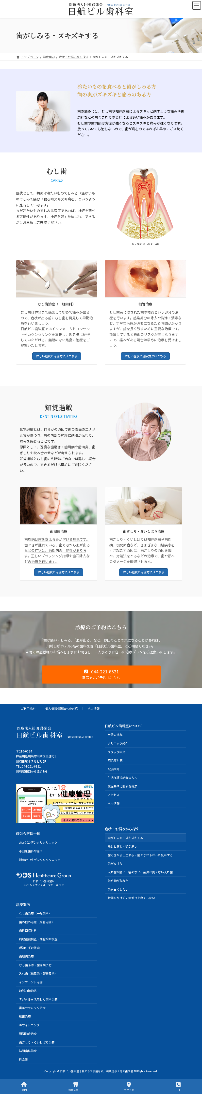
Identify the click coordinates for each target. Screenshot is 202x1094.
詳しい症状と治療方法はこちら (56, 356)
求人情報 (94, 708)
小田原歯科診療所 (31, 851)
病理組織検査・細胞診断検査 (38, 939)
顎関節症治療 (28, 1033)
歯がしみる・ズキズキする (125, 838)
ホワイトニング (29, 1025)
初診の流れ (115, 734)
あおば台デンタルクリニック (38, 842)
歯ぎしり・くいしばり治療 (36, 1042)
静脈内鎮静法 (28, 990)
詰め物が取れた (118, 881)
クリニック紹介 (118, 743)
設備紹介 (113, 769)
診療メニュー (75, 1090)
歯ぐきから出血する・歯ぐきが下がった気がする (140, 855)
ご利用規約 (28, 708)
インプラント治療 (31, 982)
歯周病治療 (26, 956)
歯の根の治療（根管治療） (36, 922)
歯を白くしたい (118, 889)
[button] (101, 674)
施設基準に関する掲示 (122, 786)
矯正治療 (25, 1016)
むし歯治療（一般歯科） (35, 913)
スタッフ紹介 (116, 752)
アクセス (113, 795)
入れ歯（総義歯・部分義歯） (38, 973)
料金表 (23, 1059)
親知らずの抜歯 (29, 947)
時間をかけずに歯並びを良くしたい (131, 898)
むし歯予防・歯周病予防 (35, 965)
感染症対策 (115, 760)
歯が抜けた (115, 863)
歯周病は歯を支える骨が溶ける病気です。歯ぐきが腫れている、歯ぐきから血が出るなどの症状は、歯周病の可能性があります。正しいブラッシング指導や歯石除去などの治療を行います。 (57, 550)
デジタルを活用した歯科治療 (38, 999)
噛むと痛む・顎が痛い (122, 846)
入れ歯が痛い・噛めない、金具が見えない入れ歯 (140, 872)
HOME (24, 1090)
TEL (178, 1090)
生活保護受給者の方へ (122, 777)
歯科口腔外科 (28, 930)
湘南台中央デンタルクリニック (39, 860)
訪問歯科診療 (28, 1051)
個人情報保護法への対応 (61, 708)
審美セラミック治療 (32, 1008)
